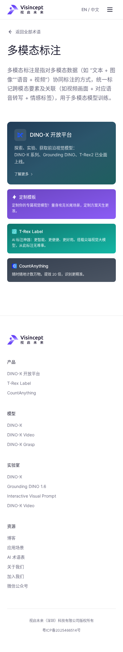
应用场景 (15, 547)
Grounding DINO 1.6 (26, 486)
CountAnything (21, 392)
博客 (11, 537)
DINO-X (14, 425)
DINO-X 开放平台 (23, 373)
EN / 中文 (90, 9)
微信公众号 (17, 585)
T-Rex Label (19, 383)
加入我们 (15, 576)
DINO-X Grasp (21, 444)
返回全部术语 (28, 31)
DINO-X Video (20, 434)
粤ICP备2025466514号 (61, 630)
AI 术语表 (16, 557)
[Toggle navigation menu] (110, 10)
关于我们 (15, 566)
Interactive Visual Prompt (31, 495)
